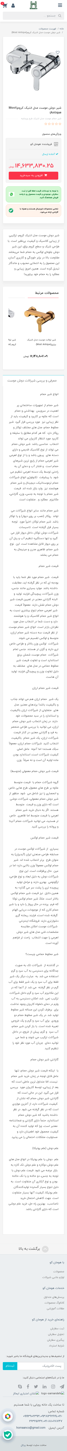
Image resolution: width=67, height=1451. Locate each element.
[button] (7, 5)
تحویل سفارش (56, 1334)
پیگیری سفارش (55, 1340)
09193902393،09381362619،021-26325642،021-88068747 (42, 1418)
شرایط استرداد (56, 1346)
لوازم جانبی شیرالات (53, 1277)
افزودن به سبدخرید (32, 175)
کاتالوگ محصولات (54, 1303)
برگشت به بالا (30, 1249)
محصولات (58, 1271)
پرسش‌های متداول (54, 1297)
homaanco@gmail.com (30, 1428)
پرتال (23, 1445)
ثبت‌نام (10, 1366)
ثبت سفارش (57, 1328)
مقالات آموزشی (55, 1308)
